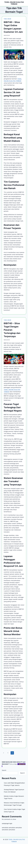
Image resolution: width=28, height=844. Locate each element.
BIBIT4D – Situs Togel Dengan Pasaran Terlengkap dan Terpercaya (12, 330)
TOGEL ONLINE (7, 18)
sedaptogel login (7, 823)
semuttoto (5, 827)
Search (4, 770)
